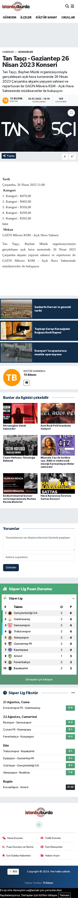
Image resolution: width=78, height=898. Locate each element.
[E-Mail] (27, 383)
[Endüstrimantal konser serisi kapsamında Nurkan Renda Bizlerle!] (20, 483)
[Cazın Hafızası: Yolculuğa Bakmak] (20, 445)
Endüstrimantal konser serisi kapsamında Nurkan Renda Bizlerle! (19, 499)
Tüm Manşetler (54, 847)
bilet (5, 224)
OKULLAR (68, 17)
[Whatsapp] (39, 825)
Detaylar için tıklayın (39, 679)
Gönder (11, 567)
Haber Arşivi (52, 855)
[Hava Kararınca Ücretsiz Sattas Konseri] (58, 483)
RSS (14, 871)
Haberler (8, 52)
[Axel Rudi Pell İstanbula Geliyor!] (58, 413)
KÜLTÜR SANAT (46, 17)
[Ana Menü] (72, 6)
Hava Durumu (15, 838)
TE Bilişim (48, 883)
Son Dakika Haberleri (18, 855)
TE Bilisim (30, 374)
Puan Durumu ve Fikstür (20, 847)
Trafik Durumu (53, 838)
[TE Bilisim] (11, 377)
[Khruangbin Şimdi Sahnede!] (20, 413)
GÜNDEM (9, 17)
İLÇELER (26, 17)
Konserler (25, 52)
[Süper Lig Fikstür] (73, 693)
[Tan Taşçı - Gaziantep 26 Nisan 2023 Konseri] (39, 129)
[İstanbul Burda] (16, 6)
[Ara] (67, 6)
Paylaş (11, 156)
